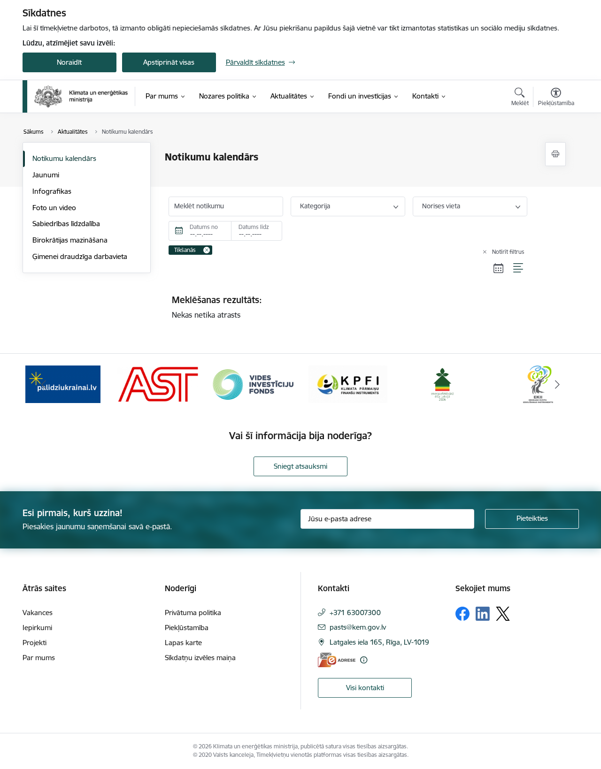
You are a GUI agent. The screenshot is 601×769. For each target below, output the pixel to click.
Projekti (34, 642)
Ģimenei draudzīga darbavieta (79, 256)
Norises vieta (441, 206)
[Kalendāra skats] (498, 268)
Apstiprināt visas (168, 62)
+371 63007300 (355, 612)
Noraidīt (69, 62)
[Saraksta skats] (518, 268)
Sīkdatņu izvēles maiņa (200, 657)
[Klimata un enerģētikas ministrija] (81, 96)
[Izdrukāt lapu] (555, 154)
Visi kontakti (365, 687)
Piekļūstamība (186, 627)
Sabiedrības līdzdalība (66, 223)
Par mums (39, 657)
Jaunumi (45, 174)
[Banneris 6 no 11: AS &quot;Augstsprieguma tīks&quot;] (157, 383)
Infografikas (51, 191)
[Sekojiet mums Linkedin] (483, 614)
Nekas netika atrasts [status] (217, 307)
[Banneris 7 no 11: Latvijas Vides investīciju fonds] (253, 383)
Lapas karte (183, 642)
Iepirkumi (37, 627)
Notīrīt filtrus (508, 251)
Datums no (204, 226)
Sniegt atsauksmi (300, 466)
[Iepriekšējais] (44, 384)
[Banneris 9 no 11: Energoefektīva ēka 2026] (443, 383)
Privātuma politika (193, 612)
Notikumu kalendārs (64, 158)
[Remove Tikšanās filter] (206, 250)
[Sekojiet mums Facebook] (462, 614)
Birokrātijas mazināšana (70, 240)
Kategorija (315, 206)
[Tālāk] (557, 384)
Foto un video (54, 207)
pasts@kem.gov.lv (358, 627)
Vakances (38, 612)
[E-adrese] (336, 660)
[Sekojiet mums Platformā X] (503, 614)
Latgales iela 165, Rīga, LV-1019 (379, 642)
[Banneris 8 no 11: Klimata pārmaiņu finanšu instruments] (347, 383)
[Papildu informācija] (363, 659)
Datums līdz (254, 226)
